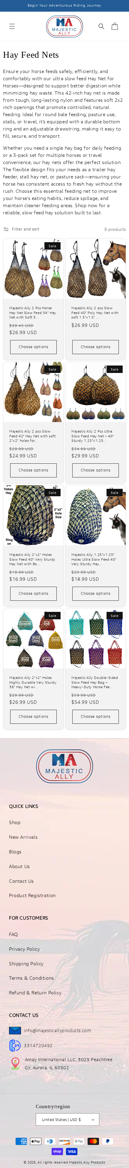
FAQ (13, 934)
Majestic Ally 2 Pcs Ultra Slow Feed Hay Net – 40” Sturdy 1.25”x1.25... (92, 436)
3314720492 (38, 1045)
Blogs (15, 852)
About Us (19, 866)
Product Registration (32, 895)
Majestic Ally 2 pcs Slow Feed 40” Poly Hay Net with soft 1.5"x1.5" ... (95, 313)
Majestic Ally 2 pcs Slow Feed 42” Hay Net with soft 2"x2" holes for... (32, 436)
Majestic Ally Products (87, 1162)
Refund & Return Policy (35, 993)
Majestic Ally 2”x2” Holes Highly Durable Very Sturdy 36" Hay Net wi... (33, 682)
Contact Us (21, 881)
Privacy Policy (24, 949)
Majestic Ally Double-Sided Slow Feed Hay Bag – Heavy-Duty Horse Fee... (94, 682)
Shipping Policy (26, 964)
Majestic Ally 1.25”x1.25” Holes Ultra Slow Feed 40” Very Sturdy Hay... (93, 559)
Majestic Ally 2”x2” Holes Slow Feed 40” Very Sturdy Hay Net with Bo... (32, 559)
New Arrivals (23, 837)
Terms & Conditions (31, 978)
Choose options (33, 346)
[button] (12, 26)
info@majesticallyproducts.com (57, 1030)
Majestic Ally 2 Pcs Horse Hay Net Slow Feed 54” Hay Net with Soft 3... (32, 313)
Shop (14, 822)
